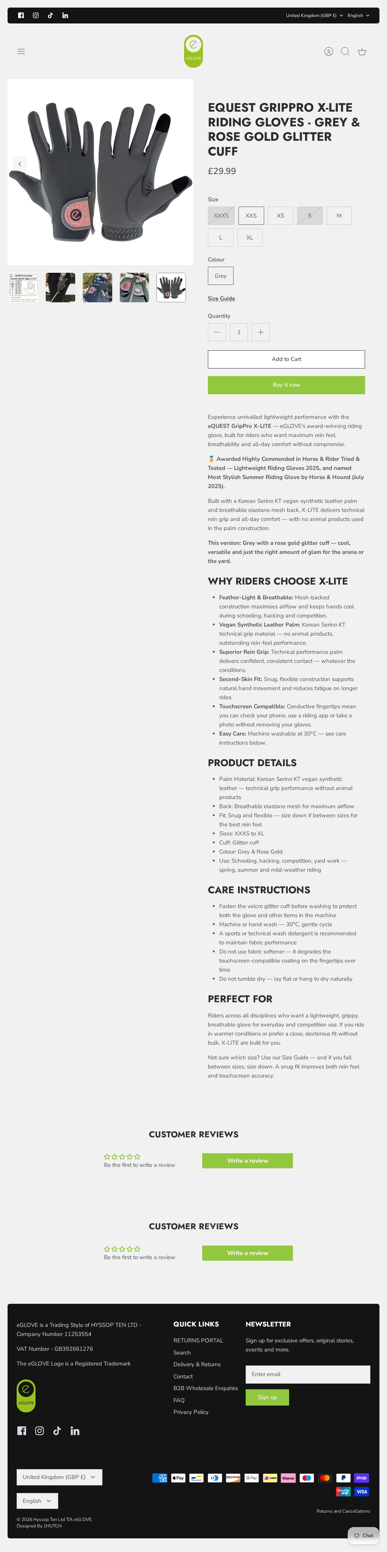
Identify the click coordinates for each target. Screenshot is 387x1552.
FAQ (179, 1400)
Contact (183, 1376)
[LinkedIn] (65, 15)
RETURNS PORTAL (198, 1340)
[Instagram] (35, 15)
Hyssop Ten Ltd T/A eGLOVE (62, 1519)
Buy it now (286, 385)
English (355, 15)
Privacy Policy (191, 1412)
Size (213, 199)
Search (182, 1352)
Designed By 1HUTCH (39, 1526)
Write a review (247, 1161)
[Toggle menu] (25, 51)
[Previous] (110, 15)
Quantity (219, 316)
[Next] (276, 15)
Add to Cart (286, 359)
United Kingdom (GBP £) (311, 15)
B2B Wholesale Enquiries (205, 1388)
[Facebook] (21, 15)
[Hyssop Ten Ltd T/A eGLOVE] (193, 51)
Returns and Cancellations (343, 1511)
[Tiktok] (50, 15)
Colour (216, 259)
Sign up (267, 1397)
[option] (101, 172)
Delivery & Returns (197, 1364)
